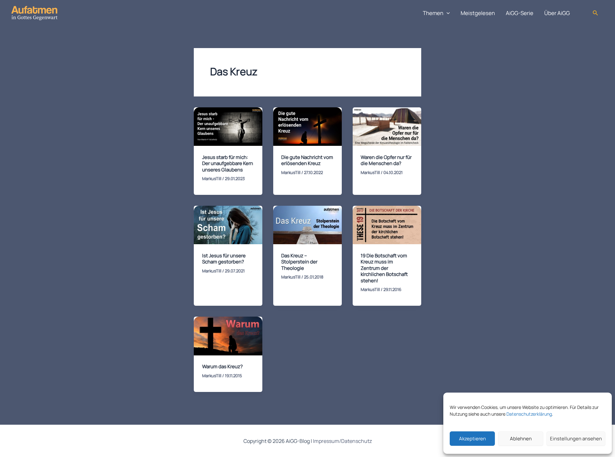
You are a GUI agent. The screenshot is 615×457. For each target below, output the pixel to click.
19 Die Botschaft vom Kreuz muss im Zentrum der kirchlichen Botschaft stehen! (384, 268)
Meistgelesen (478, 13)
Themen (433, 13)
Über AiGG (557, 13)
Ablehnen (521, 438)
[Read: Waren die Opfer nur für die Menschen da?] (387, 126)
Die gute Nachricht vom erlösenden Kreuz (307, 160)
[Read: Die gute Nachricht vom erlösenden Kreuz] (307, 126)
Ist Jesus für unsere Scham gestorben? (224, 258)
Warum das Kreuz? (222, 366)
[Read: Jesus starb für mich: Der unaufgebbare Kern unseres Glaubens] (228, 126)
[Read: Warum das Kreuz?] (228, 335)
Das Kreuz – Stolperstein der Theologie (299, 261)
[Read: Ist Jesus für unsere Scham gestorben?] (228, 224)
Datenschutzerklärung (529, 414)
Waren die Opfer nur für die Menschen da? (386, 160)
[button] (446, 13)
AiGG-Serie (519, 13)
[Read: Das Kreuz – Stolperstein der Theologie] (307, 224)
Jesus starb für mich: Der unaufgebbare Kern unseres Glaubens (227, 163)
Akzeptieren (472, 438)
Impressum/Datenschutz (342, 441)
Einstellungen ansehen (576, 438)
